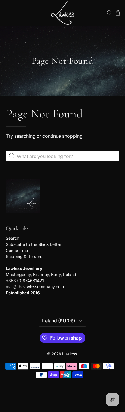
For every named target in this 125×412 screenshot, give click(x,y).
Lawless (69, 353)
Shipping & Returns (24, 256)
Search (12, 238)
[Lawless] (62, 13)
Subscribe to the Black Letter (33, 244)
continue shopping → (65, 136)
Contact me (17, 250)
